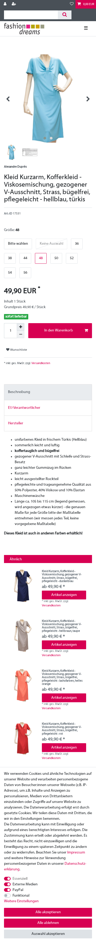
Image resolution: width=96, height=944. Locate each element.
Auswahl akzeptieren (48, 934)
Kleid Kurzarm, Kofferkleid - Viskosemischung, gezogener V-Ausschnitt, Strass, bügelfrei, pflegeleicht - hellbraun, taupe (61, 626)
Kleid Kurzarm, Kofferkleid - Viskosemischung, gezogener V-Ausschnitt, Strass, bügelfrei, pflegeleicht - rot (61, 728)
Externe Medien (25, 884)
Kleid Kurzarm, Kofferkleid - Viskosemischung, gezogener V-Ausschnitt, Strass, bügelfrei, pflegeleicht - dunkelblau (61, 576)
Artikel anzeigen (64, 595)
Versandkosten (40, 363)
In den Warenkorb (58, 330)
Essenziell (20, 879)
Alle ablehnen (48, 923)
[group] (23, 586)
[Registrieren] (14, 4)
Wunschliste (18, 350)
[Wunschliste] (71, 4)
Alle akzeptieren (48, 912)
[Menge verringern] (20, 334)
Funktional (21, 896)
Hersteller (15, 423)
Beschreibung (19, 392)
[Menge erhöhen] (20, 327)
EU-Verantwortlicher (24, 408)
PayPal (18, 890)
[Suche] (64, 14)
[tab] (48, 392)
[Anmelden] (5, 4)
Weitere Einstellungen (21, 901)
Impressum (76, 853)
